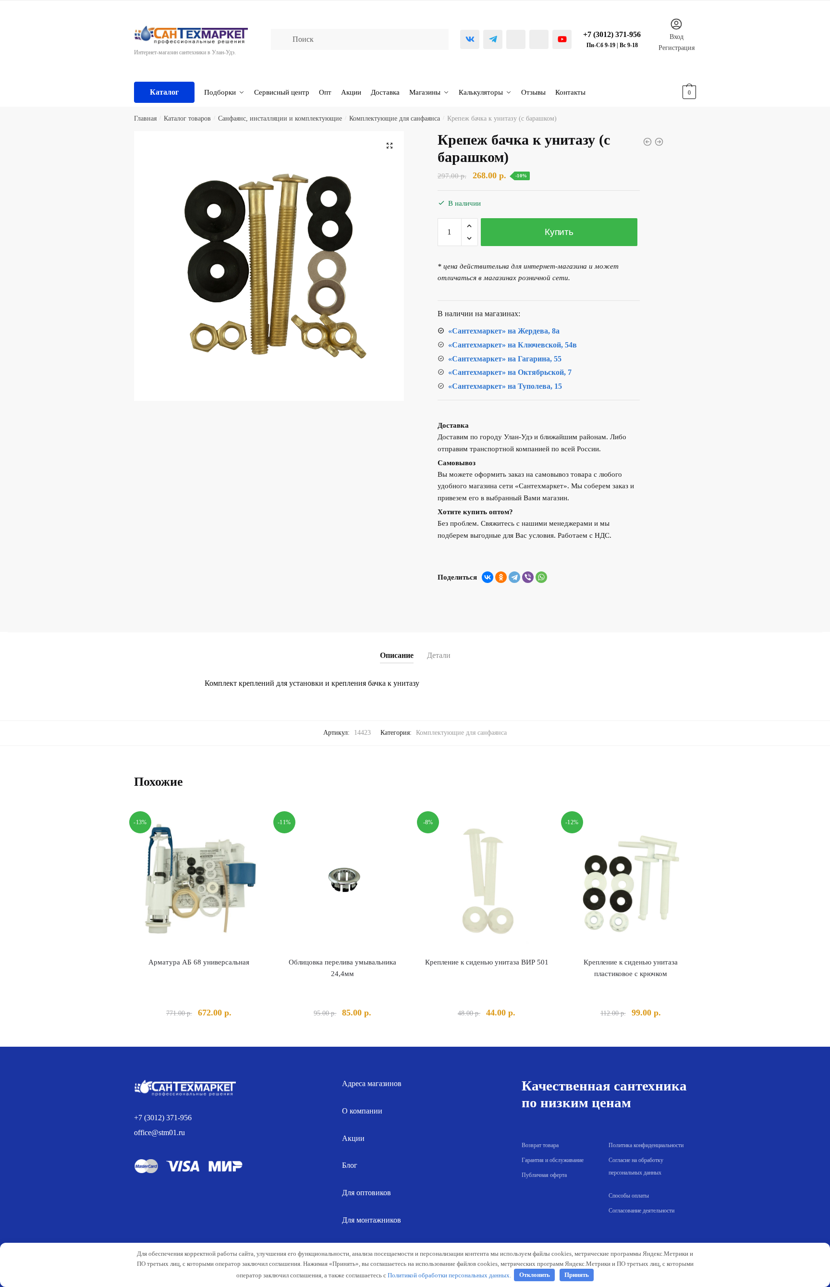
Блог (349, 1165)
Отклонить (534, 1274)
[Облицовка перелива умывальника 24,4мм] (343, 881)
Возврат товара (540, 1145)
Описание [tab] (397, 655)
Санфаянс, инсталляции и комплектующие (280, 118)
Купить (559, 232)
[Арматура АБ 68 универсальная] (199, 881)
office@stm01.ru (159, 1132)
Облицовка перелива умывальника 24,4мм (342, 968)
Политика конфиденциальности (646, 1145)
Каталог (164, 92)
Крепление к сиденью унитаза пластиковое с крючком (631, 968)
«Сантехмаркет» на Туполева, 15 (505, 386)
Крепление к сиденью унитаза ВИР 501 (487, 962)
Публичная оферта (544, 1175)
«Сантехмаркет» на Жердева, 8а (504, 331)
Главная (145, 118)
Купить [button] (198, 1035)
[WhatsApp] (541, 577)
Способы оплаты (629, 1195)
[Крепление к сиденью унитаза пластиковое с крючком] (631, 881)
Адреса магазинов (372, 1083)
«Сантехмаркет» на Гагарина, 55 (504, 359)
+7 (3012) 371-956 (163, 1118)
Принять (576, 1274)
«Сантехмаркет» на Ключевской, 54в (512, 345)
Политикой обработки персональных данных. (449, 1274)
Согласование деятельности (641, 1210)
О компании (362, 1111)
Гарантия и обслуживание (553, 1160)
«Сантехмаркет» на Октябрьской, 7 (510, 372)
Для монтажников (371, 1220)
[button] (389, 145)
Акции (353, 1138)
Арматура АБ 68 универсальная (198, 962)
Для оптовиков (366, 1192)
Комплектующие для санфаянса (394, 118)
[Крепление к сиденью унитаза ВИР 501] (486, 881)
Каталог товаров (187, 118)
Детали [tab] (439, 655)
